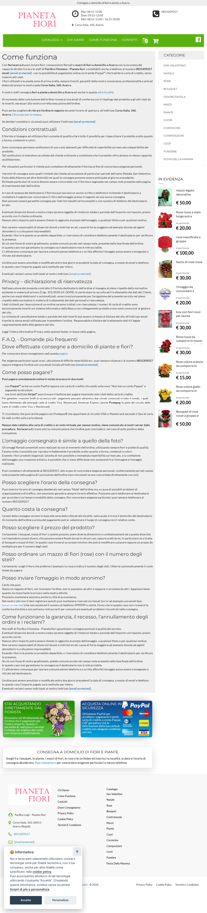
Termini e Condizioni (187, 884)
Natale (169, 73)
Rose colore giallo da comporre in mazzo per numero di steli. (189, 392)
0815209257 (170, 11)
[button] (144, 40)
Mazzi (168, 104)
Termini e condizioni (69, 825)
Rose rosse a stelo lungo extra (188, 214)
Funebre (170, 151)
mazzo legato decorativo (185, 192)
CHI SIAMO (75, 40)
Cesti (167, 143)
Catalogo (51, 40)
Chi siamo (63, 790)
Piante (168, 112)
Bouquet (170, 88)
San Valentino (175, 65)
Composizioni (174, 135)
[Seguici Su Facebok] (196, 39)
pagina (63, 353)
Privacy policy (66, 813)
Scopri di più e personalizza (29, 889)
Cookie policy (65, 819)
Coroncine (172, 128)
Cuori (168, 120)
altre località (105, 92)
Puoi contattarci (45, 762)
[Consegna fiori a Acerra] (34, 19)
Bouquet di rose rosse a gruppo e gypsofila (187, 415)
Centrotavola (175, 96)
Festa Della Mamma (178, 159)
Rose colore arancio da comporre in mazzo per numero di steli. (189, 367)
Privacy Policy (144, 884)
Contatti (62, 801)
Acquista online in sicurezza (102, 706)
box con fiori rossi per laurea (188, 314)
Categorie (174, 55)
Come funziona (66, 796)
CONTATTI (129, 40)
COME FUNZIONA (103, 40)
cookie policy (42, 871)
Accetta (26, 900)
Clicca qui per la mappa (26, 114)
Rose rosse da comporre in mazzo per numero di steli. (189, 341)
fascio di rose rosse (189, 262)
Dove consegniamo (69, 807)
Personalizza (60, 900)
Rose (167, 81)
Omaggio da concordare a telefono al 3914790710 (185, 293)
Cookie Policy (164, 884)
